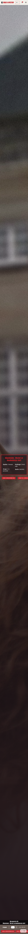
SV (17, 2)
